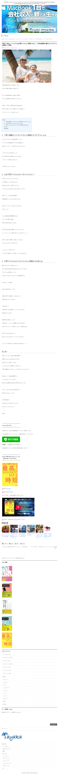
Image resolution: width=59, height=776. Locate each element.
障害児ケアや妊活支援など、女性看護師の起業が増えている (47, 535)
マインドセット (6, 756)
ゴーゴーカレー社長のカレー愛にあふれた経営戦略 (5, 535)
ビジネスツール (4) (6, 660)
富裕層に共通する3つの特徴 (30, 534)
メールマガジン (6, 746)
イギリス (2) (5, 679)
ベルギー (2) (5, 698)
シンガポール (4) (6, 687)
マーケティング (6, 761)
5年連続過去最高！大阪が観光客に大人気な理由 (22, 535)
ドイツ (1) (4, 693)
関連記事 (6, 128)
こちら (9, 488)
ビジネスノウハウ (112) (7, 663)
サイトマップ (4, 728)
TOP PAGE (4, 744)
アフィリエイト (6, 758)
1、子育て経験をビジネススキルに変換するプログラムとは (17, 121)
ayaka (28, 772)
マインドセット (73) (7, 670)
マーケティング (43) (7, 673)
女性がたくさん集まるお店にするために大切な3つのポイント (39, 535)
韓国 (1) (4, 701)
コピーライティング (7, 763)
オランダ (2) (5, 682)
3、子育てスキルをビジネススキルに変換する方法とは (16, 125)
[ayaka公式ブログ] (29, 19)
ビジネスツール (6, 765)
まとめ (5, 126)
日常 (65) (4, 704)
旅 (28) (4, 676)
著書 (4, 751)
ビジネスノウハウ (13, 47)
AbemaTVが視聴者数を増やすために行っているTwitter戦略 (14, 546)
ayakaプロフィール (7, 748)
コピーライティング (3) (7, 657)
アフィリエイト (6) (6, 654)
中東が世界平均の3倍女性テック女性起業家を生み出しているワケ (14, 535)
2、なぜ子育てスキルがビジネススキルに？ (14, 123)
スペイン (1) (5, 690)
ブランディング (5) (6, 667)
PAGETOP (53, 724)
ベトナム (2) (5, 695)
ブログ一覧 (4, 753)
